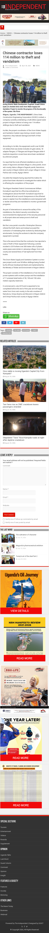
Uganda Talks (6, 855)
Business (4, 910)
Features (4, 887)
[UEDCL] (21, 739)
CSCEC (9, 330)
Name (5, 489)
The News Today (7, 906)
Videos (3, 835)
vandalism (6, 333)
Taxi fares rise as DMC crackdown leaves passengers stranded (21, 405)
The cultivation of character (26, 535)
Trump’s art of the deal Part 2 (26, 556)
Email (5, 497)
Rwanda (4, 840)
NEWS (9, 33)
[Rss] (22, 926)
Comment (6, 466)
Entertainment (6, 831)
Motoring (4, 895)
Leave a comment (11, 67)
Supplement (5, 844)
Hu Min (17, 330)
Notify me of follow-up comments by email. (21, 519)
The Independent (11, 66)
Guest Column (6, 863)
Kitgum (26, 330)
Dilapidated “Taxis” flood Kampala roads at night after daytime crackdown (23, 438)
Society (3, 891)
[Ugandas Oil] (21, 592)
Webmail (4, 914)
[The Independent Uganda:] (24, 6)
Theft (34, 330)
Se (6, 27)
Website (6, 505)
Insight (3, 875)
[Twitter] (27, 926)
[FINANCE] (21, 786)
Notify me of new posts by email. (17, 522)
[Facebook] (24, 926)
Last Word (4, 859)
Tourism (4, 827)
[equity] (24, 689)
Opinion (3, 871)
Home (2, 33)
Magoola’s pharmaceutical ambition (29, 546)
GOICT (41, 923)
